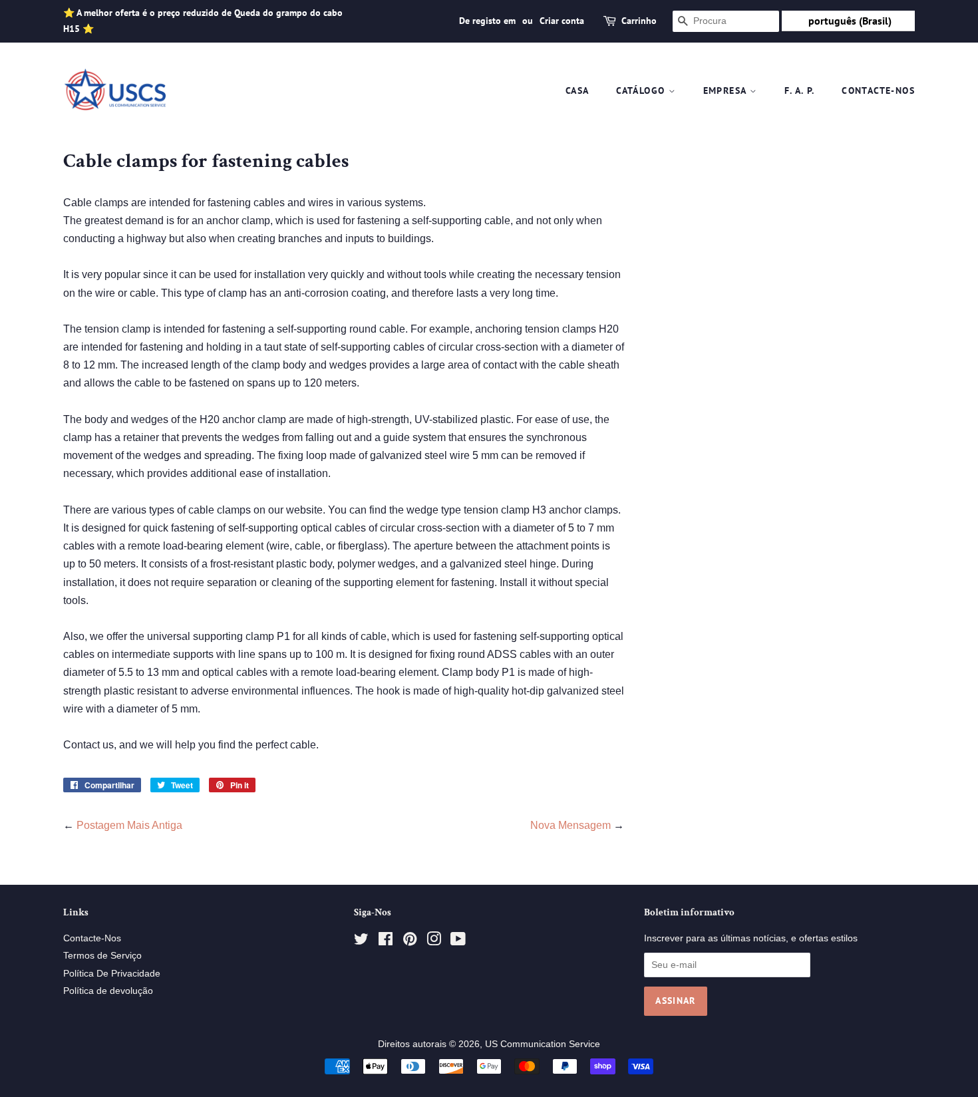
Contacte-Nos (878, 90)
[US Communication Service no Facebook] (385, 942)
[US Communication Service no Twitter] (361, 942)
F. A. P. (799, 90)
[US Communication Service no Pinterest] (410, 942)
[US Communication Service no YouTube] (458, 942)
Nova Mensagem (570, 825)
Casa (577, 90)
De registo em (487, 21)
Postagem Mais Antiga (129, 825)
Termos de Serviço (102, 956)
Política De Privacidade (111, 974)
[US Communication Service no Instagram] (433, 942)
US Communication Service (542, 1044)
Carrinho (639, 21)
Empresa (726, 90)
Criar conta (562, 21)
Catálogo (642, 90)
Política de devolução (108, 991)
